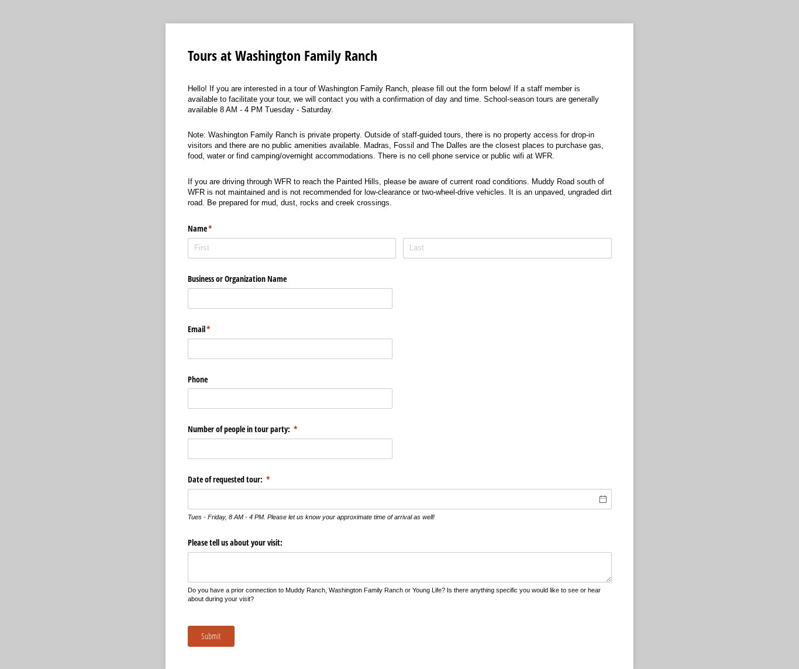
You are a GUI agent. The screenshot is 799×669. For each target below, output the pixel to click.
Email (213, 328)
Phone (198, 379)
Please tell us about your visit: (236, 542)
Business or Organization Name (237, 278)
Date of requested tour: (243, 479)
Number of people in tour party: (256, 428)
